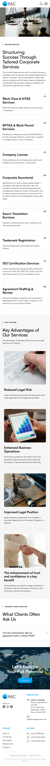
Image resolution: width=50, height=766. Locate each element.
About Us (6, 733)
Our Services (7, 737)
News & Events (8, 744)
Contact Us (25, 680)
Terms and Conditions (18, 755)
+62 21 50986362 (37, 733)
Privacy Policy (34, 755)
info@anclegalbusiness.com (36, 719)
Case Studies (7, 740)
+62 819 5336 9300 (38, 737)
